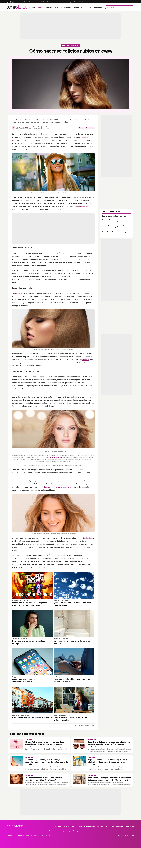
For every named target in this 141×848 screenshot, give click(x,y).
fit (73, 831)
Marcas (32, 7)
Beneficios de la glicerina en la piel (115, 216)
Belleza (31, 2)
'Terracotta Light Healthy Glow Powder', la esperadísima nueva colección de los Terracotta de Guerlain (46, 762)
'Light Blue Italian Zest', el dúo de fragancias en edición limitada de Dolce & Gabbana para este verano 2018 (107, 762)
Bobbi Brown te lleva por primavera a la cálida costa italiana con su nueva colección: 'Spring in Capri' (109, 779)
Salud (62, 2)
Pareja (49, 2)
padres (34, 831)
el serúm (85, 360)
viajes (77, 831)
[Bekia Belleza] (17, 7)
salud (55, 831)
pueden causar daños (56, 457)
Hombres (88, 7)
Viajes (84, 2)
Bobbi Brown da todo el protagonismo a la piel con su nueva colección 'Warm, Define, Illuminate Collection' (109, 744)
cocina (28, 831)
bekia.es (10, 831)
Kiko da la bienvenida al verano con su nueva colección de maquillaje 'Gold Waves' (43, 779)
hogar (69, 831)
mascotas (48, 831)
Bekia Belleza (67, 42)
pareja (41, 831)
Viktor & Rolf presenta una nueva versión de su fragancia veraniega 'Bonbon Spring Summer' (44, 743)
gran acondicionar (80, 270)
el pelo (88, 538)
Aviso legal (11, 836)
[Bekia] (10, 2)
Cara (56, 7)
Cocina (37, 2)
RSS (50, 836)
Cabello (40, 7)
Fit (80, 2)
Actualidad (18, 2)
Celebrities (98, 7)
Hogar (76, 2)
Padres (43, 2)
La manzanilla (18, 293)
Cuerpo (49, 7)
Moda (25, 2)
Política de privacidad (24, 836)
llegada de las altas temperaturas (58, 487)
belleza (22, 831)
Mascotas (56, 2)
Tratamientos (66, 7)
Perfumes (28, 739)
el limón (58, 253)
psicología (62, 831)
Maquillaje (78, 7)
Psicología (69, 2)
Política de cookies (41, 836)
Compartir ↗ (90, 128)
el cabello (79, 394)
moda (16, 831)
